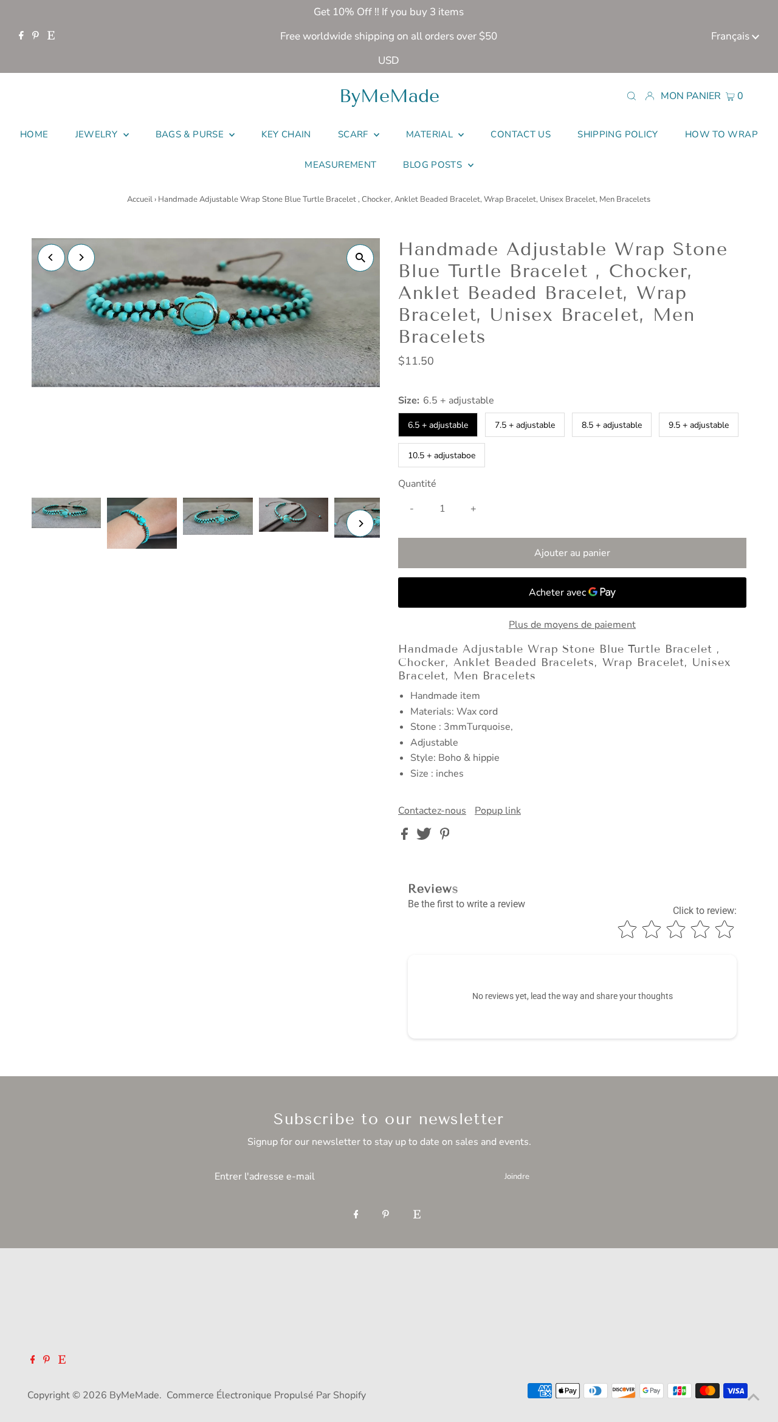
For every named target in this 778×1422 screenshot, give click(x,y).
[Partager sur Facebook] (405, 836)
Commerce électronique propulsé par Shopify (266, 1395)
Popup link (498, 811)
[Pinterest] (35, 36)
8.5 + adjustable (612, 425)
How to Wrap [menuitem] (721, 134)
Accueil (140, 199)
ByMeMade (389, 96)
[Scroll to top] (754, 1398)
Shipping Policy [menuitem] (617, 134)
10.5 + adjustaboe (441, 455)
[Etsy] (51, 36)
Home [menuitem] (34, 134)
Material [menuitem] (430, 134)
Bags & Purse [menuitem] (191, 134)
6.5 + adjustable (438, 425)
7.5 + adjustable (525, 425)
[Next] (81, 257)
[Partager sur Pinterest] (445, 836)
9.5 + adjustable (699, 425)
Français (731, 36)
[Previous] (51, 257)
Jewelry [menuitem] (97, 134)
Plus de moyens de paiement (572, 624)
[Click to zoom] (360, 258)
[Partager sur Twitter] (425, 836)
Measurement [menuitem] (340, 165)
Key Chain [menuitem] (286, 134)
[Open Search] (631, 95)
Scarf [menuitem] (354, 134)
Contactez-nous (432, 811)
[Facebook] (21, 36)
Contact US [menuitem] (521, 134)
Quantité (417, 483)
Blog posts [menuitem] (433, 165)
